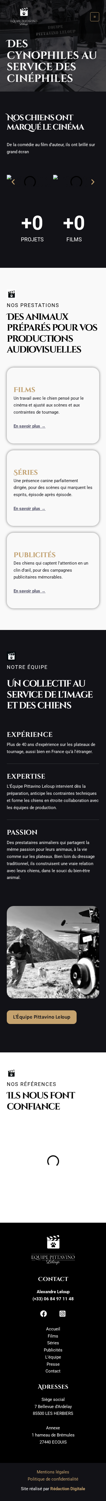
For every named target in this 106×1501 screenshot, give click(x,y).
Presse (53, 1364)
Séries (53, 1342)
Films (53, 1336)
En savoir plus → (30, 426)
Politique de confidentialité (53, 1479)
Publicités (53, 1350)
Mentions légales (53, 1472)
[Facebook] (43, 1313)
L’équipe (53, 1357)
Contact (53, 1371)
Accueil (53, 1329)
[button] (13, 181)
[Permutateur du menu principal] (94, 17)
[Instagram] (62, 1313)
